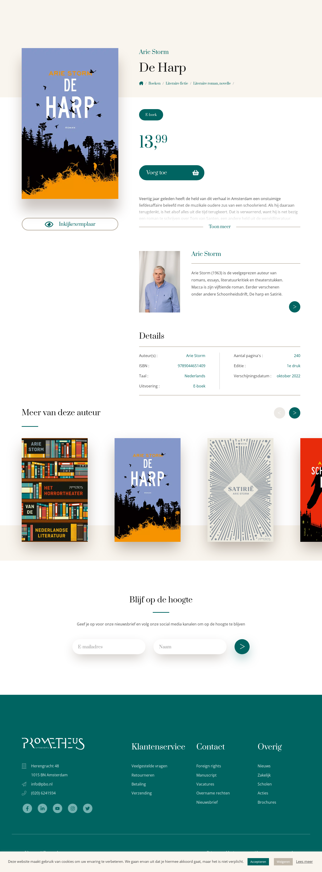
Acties (263, 793)
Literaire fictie (177, 83)
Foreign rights (208, 766)
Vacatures (205, 784)
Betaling (139, 784)
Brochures (267, 802)
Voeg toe (156, 172)
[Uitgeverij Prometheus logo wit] (53, 744)
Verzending (142, 793)
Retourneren (143, 775)
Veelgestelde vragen (149, 766)
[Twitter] (87, 808)
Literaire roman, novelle (212, 83)
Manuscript (206, 775)
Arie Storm (154, 52)
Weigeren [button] (283, 862)
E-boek (151, 115)
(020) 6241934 (43, 793)
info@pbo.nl (42, 784)
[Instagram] (72, 808)
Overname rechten (213, 793)
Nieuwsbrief (207, 802)
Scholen (265, 784)
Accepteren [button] (258, 862)
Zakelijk (264, 775)
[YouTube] (57, 808)
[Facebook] (27, 808)
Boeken (155, 83)
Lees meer (304, 861)
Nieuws (264, 766)
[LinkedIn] (42, 808)
